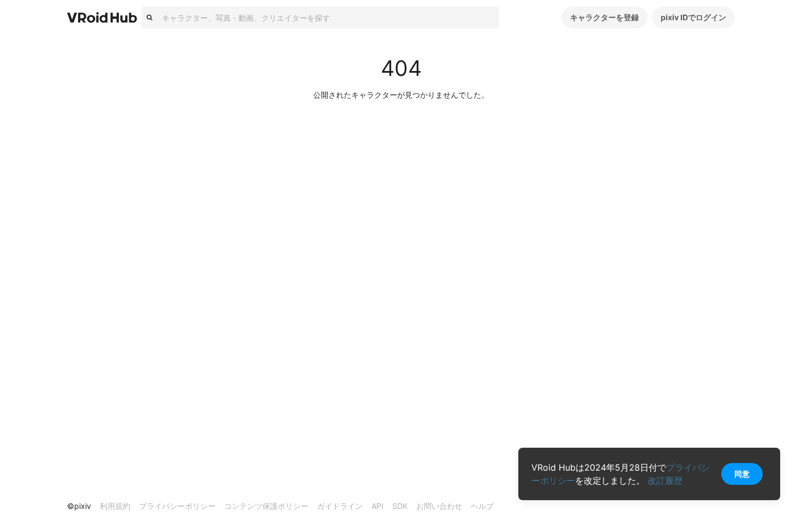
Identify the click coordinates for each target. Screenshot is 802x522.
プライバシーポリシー (177, 506)
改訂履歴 (665, 480)
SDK (400, 506)
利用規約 (115, 506)
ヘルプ (482, 506)
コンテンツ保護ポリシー (266, 506)
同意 (742, 473)
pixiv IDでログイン (693, 17)
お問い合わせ (439, 506)
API (378, 506)
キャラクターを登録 (604, 17)
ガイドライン (340, 506)
